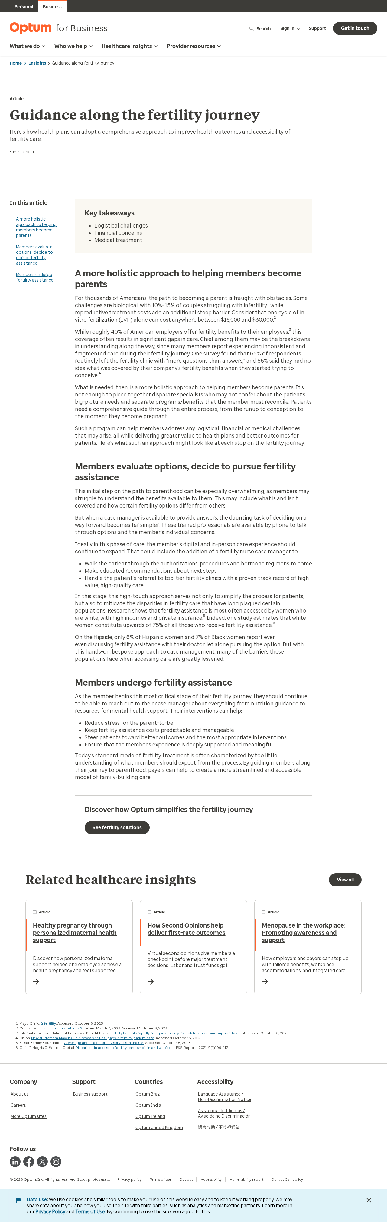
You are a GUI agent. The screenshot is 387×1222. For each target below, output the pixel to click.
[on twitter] (42, 1161)
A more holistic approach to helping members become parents (36, 227)
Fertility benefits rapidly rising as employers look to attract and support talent (175, 1033)
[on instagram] (55, 1161)
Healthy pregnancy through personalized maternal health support (75, 933)
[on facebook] (28, 1161)
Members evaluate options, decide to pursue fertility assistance (34, 255)
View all (345, 880)
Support (317, 28)
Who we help (70, 46)
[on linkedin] (15, 1161)
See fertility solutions (117, 827)
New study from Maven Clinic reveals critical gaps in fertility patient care (92, 1038)
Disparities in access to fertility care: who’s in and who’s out (125, 1047)
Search (264, 28)
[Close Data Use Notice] (368, 1200)
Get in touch (355, 28)
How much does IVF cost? (60, 1028)
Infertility (48, 1023)
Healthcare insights (127, 46)
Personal (24, 6)
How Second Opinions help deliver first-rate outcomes (187, 929)
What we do (25, 46)
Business (52, 6)
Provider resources (191, 46)
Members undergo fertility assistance (35, 277)
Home (16, 63)
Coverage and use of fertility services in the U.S (104, 1043)
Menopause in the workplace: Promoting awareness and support (304, 933)
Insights (37, 63)
